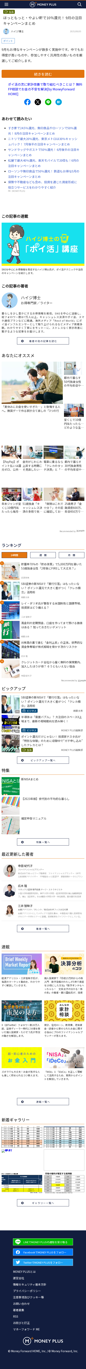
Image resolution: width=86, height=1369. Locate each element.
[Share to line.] (48, 102)
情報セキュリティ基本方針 (29, 1284)
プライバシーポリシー (27, 1291)
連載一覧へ (43, 1101)
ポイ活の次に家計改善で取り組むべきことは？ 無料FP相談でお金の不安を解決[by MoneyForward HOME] (45, 89)
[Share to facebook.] (27, 102)
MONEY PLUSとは (24, 1272)
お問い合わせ (21, 1304)
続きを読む (43, 74)
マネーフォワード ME (26, 1329)
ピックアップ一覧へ (43, 760)
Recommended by (68, 531)
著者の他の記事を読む (43, 341)
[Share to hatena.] (58, 102)
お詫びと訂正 (21, 1323)
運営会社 (18, 1278)
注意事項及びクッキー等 (28, 1297)
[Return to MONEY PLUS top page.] (43, 4)
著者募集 (18, 1310)
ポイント (8, 40)
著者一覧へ (43, 928)
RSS (15, 1316)
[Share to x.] (38, 102)
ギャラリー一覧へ (43, 1203)
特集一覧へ (43, 842)
